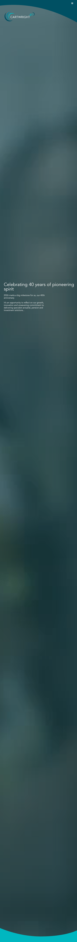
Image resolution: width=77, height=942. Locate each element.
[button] (72, 3)
